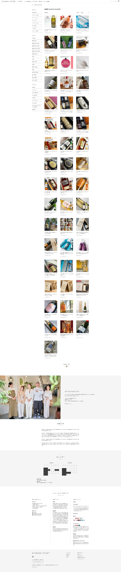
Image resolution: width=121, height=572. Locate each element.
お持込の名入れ (34, 12)
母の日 (33, 56)
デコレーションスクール (37, 561)
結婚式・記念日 (34, 61)
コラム (44, 1)
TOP (32, 4)
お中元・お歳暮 (34, 80)
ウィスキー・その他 (35, 15)
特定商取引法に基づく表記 (81, 557)
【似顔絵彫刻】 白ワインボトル (81, 110)
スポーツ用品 (34, 25)
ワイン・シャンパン (35, 17)
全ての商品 (33, 38)
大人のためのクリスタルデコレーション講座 (36, 106)
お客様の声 (33, 109)
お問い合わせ (68, 554)
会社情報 (47, 1)
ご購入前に (40, 1)
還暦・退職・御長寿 (35, 72)
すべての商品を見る (28, 1)
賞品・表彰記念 (34, 77)
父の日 (33, 59)
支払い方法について (80, 555)
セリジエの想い (34, 1)
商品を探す (20, 1)
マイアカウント (68, 552)
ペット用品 (33, 28)
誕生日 (33, 69)
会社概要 (67, 555)
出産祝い (33, 64)
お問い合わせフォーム (68, 403)
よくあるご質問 (34, 95)
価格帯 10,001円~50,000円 (38, 4)
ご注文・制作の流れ (35, 92)
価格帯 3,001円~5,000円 (35, 43)
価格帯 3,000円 (34, 40)
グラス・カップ (34, 20)
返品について (79, 554)
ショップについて (34, 100)
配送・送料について (80, 552)
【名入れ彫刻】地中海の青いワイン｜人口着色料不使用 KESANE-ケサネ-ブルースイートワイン (66, 253)
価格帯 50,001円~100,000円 (36, 51)
